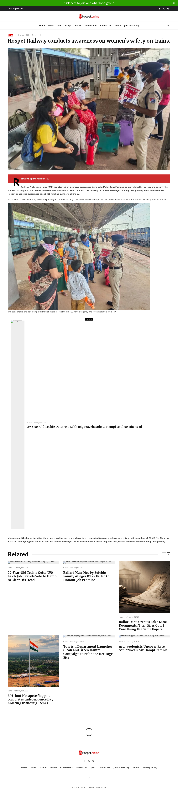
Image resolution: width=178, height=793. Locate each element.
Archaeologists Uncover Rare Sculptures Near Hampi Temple (143, 648)
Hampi (68, 25)
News (51, 25)
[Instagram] (168, 8)
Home (42, 25)
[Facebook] (159, 8)
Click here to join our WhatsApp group (89, 3)
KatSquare (102, 787)
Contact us (105, 25)
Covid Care (104, 767)
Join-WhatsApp (131, 25)
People (78, 25)
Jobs (59, 25)
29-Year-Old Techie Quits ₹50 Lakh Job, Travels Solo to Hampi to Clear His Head (84, 426)
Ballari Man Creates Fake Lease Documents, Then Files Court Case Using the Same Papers (143, 625)
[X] (163, 8)
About (118, 25)
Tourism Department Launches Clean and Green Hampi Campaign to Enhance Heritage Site (88, 652)
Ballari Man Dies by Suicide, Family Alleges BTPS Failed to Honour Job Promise (86, 576)
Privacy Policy (150, 767)
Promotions (91, 25)
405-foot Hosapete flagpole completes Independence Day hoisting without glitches (30, 699)
